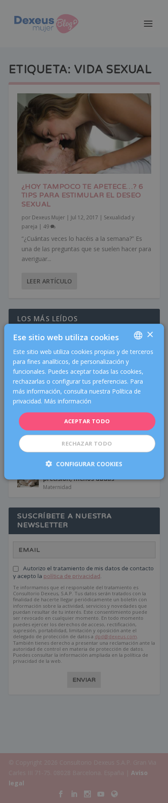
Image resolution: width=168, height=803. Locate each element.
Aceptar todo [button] (87, 421)
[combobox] (138, 335)
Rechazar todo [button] (87, 443)
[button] (84, 464)
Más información (67, 401)
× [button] (149, 335)
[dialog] (84, 401)
